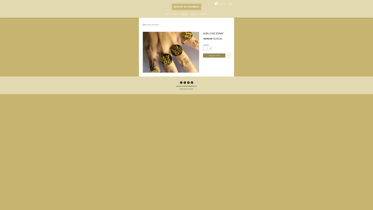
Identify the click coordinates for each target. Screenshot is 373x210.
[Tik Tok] (192, 82)
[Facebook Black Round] (188, 82)
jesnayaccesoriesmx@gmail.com (186, 86)
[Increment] (210, 48)
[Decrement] (204, 48)
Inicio (144, 25)
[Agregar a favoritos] (228, 55)
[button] (230, 4)
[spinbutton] (207, 48)
